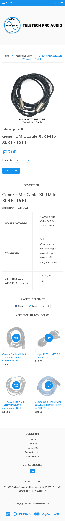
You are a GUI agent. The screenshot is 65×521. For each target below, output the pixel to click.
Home (6, 55)
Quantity (7, 159)
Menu (9, 2)
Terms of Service (32, 452)
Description (31, 185)
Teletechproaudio (41, 504)
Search (32, 439)
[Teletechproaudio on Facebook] (32, 470)
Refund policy (32, 456)
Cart (60, 2)
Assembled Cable (24, 55)
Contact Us (32, 448)
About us (32, 444)
